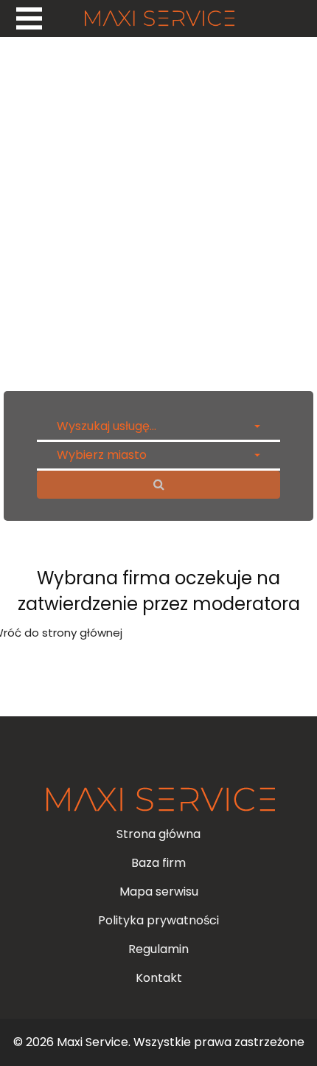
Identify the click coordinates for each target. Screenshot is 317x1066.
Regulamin (158, 949)
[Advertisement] (158, 210)
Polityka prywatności (158, 920)
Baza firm (158, 862)
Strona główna (158, 834)
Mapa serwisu (158, 891)
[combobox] (158, 426)
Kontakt (159, 977)
